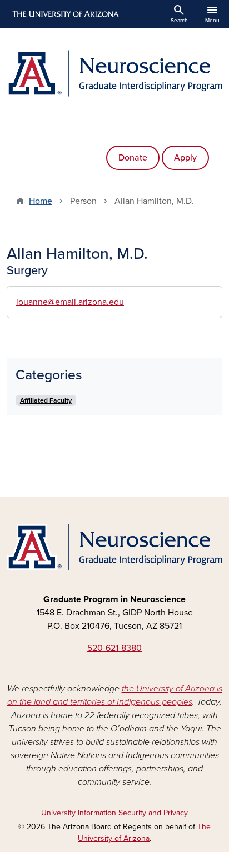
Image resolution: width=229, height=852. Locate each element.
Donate (132, 157)
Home (40, 201)
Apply (185, 157)
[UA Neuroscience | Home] (114, 73)
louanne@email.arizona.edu (70, 302)
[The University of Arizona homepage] (65, 14)
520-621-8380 (114, 648)
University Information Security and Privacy (114, 813)
